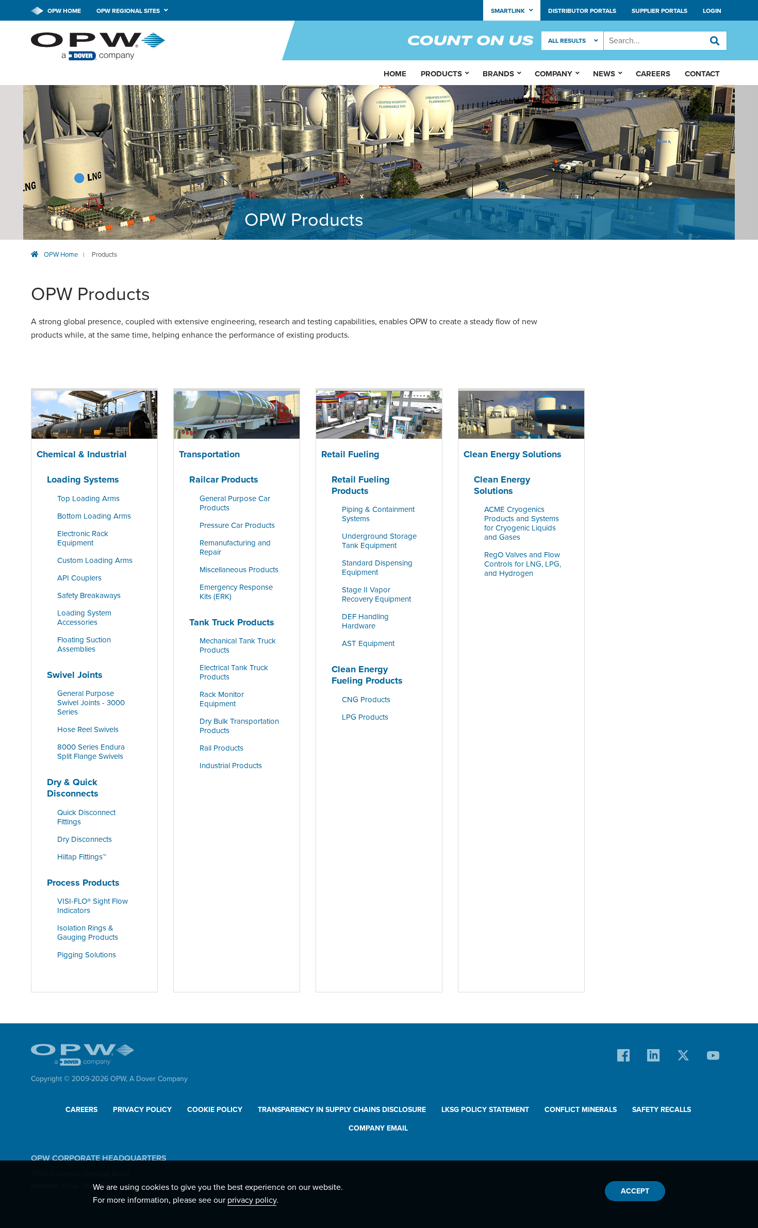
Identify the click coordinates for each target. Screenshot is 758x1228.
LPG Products (365, 717)
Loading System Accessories (84, 617)
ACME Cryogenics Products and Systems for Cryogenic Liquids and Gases (521, 523)
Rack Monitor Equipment (222, 699)
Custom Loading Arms (95, 560)
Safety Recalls (661, 1109)
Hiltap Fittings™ (81, 856)
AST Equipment (368, 644)
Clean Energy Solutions (513, 454)
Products (104, 255)
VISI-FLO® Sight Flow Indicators (92, 906)
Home (395, 73)
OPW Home (63, 10)
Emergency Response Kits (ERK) (236, 592)
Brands (498, 73)
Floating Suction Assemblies (84, 644)
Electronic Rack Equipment (82, 538)
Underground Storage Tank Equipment (379, 541)
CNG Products (366, 699)
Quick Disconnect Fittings (86, 817)
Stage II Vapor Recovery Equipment (376, 595)
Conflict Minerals (581, 1109)
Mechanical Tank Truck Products (238, 646)
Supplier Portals (659, 10)
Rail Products (221, 748)
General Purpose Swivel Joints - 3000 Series (91, 703)
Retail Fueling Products (361, 485)
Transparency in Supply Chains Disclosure (342, 1109)
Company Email (378, 1128)
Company (553, 73)
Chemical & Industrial (82, 454)
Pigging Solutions (86, 954)
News (604, 73)
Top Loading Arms (88, 498)
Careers (653, 73)
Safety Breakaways (89, 595)
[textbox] (665, 41)
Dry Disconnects (84, 839)
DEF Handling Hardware (365, 621)
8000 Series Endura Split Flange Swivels (91, 752)
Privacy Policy (142, 1109)
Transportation (209, 454)
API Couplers (79, 578)
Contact (702, 73)
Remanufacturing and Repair (235, 547)
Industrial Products (231, 766)
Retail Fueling (350, 454)
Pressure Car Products (237, 525)
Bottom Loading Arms (94, 516)
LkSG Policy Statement (485, 1109)
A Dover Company (158, 1078)
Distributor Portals (582, 10)
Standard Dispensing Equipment (377, 568)
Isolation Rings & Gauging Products (87, 932)
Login (712, 10)
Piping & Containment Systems (378, 514)
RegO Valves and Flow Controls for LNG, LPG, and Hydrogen (522, 564)
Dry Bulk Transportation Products (239, 726)
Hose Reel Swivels (88, 730)
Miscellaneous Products (239, 569)
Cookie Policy (214, 1109)
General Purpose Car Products (235, 503)
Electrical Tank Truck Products (234, 672)
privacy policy (251, 1200)
